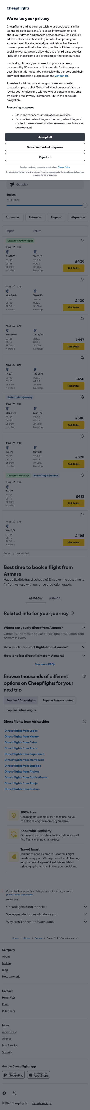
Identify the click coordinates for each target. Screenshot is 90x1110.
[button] (45, 137)
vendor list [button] (61, 75)
